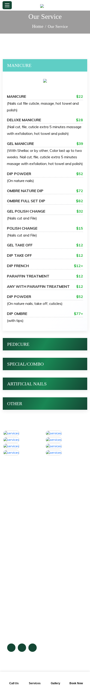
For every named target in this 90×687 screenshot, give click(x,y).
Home (37, 26)
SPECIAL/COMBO (25, 364)
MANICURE (19, 65)
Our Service (17, 574)
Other (14, 403)
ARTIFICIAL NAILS (27, 383)
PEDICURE (18, 344)
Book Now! (17, 592)
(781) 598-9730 (29, 509)
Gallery (13, 583)
